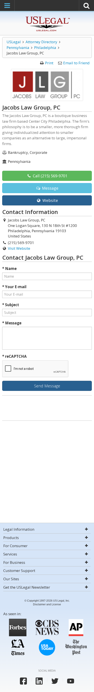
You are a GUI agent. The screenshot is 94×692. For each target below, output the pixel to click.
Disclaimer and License (47, 604)
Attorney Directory (41, 41)
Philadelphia (45, 47)
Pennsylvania (18, 47)
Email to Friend (76, 62)
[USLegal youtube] (70, 681)
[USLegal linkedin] (39, 681)
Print (49, 62)
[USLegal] (47, 17)
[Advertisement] (47, 472)
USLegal (14, 41)
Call (49, 175)
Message (49, 188)
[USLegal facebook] (23, 681)
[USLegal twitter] (54, 681)
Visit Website (19, 248)
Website (49, 200)
